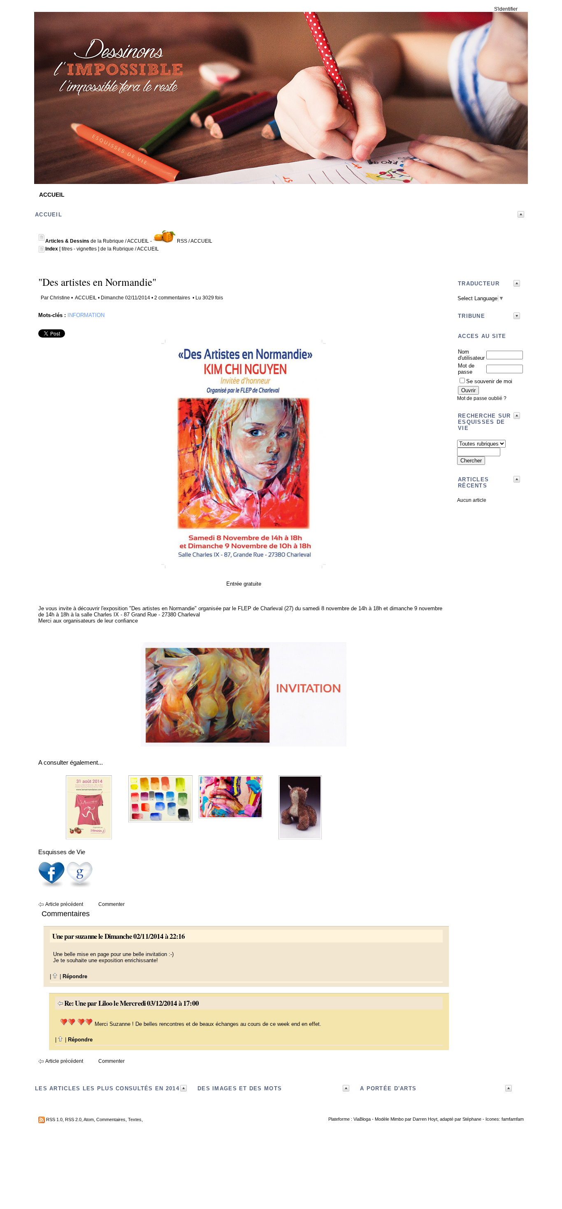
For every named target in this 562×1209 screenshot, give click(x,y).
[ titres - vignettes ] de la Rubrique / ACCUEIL (102, 249)
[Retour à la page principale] (281, 177)
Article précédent (64, 904)
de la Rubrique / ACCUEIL (97, 241)
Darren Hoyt (425, 1119)
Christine (60, 298)
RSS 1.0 (54, 1119)
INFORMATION (86, 315)
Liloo (105, 1003)
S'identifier (506, 9)
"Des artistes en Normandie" (97, 282)
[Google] (79, 886)
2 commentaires (172, 298)
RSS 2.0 (73, 1119)
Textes (135, 1119)
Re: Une (75, 1003)
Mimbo (397, 1119)
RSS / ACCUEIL (194, 241)
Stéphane (471, 1119)
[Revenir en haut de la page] (55, 976)
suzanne (86, 936)
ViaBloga (362, 1119)
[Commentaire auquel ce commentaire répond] (60, 1003)
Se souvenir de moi (489, 381)
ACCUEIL (52, 194)
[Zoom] (243, 566)
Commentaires (110, 1119)
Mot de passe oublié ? (481, 398)
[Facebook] (51, 886)
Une (57, 936)
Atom (89, 1119)
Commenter (111, 904)
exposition (115, 608)
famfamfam (513, 1119)
